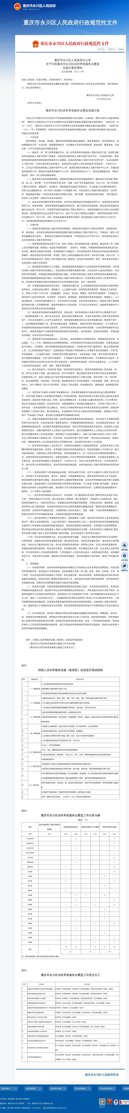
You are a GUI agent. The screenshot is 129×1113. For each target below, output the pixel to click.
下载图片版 (111, 49)
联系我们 (26, 1099)
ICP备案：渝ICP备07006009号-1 (11, 1108)
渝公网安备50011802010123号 (56, 1108)
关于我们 (3, 1099)
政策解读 (121, 49)
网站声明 (19, 1099)
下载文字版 (101, 49)
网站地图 (11, 1099)
